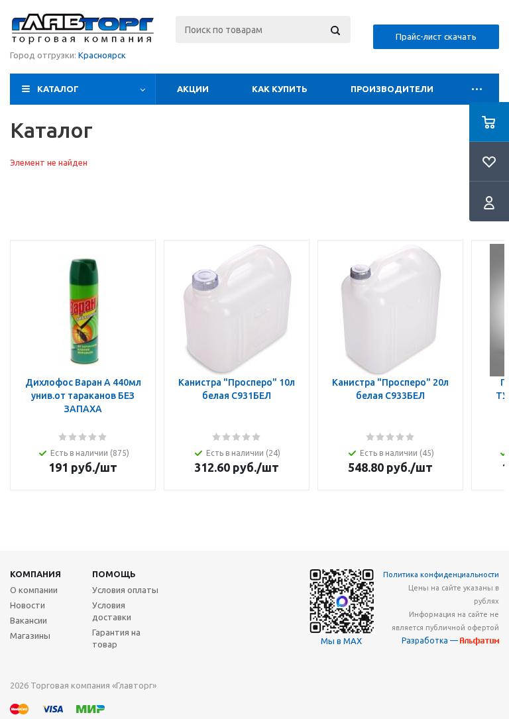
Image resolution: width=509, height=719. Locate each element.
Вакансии (28, 620)
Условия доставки (111, 611)
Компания (35, 574)
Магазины (30, 635)
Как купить (280, 88)
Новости (27, 605)
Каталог (58, 88)
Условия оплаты (125, 589)
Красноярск (102, 55)
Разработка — (431, 640)
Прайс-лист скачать (436, 36)
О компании (34, 589)
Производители (392, 88)
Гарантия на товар (116, 638)
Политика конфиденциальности (441, 575)
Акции (193, 88)
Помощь (114, 574)
